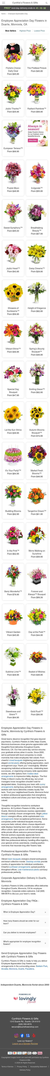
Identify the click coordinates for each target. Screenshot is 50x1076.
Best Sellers (10, 30)
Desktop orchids (33, 861)
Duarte (21, 968)
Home (3, 13)
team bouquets (14, 858)
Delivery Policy (25, 1070)
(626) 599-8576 (25, 1024)
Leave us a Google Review (25, 1043)
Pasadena (29, 968)
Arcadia (4, 968)
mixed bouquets (16, 760)
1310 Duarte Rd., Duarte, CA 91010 (25, 1021)
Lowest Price (39, 30)
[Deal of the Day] (37, 136)
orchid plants (13, 762)
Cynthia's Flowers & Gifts (25, 3)
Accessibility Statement (38, 1066)
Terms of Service (7, 1066)
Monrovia (13, 968)
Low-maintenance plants (28, 869)
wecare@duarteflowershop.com (25, 1026)
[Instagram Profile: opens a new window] (16, 1035)
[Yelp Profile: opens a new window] (34, 1035)
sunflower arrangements (19, 866)
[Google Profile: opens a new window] (28, 1035)
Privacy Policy (22, 1066)
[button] (44, 1070)
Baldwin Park (41, 966)
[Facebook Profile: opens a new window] (22, 1035)
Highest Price (25, 30)
